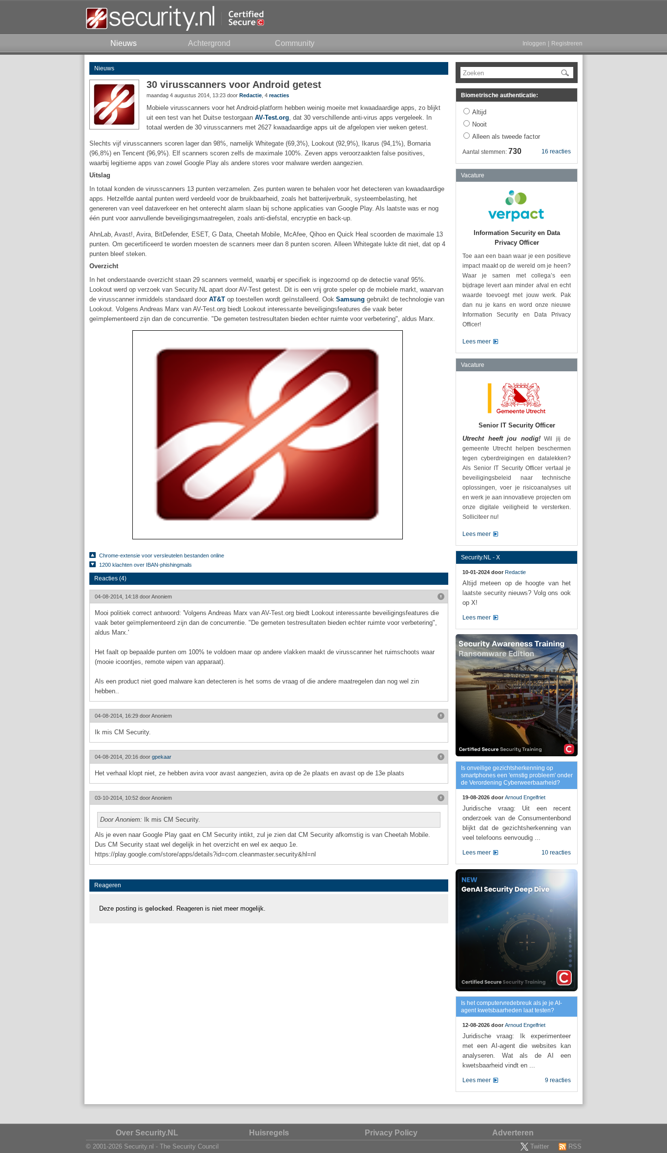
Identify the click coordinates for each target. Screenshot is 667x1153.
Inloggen (534, 43)
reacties (279, 95)
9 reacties (558, 1080)
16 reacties (556, 151)
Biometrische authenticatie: (499, 95)
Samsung (350, 299)
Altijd (479, 112)
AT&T (217, 299)
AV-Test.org (272, 117)
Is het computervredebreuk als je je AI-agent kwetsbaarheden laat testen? (511, 1007)
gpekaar (161, 757)
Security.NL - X (480, 557)
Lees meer (476, 341)
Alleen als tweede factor (506, 136)
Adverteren (513, 1133)
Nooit (479, 124)
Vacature (472, 175)
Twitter (539, 1146)
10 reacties (556, 852)
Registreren (567, 43)
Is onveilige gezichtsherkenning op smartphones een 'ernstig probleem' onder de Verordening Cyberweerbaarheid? (517, 775)
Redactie (250, 95)
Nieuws (104, 68)
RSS (575, 1146)
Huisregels (269, 1133)
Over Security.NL (147, 1133)
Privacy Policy (391, 1133)
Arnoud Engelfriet (525, 797)
